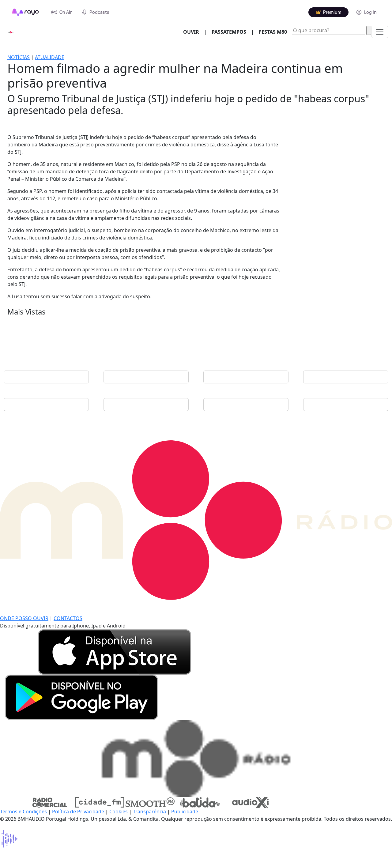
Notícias (18, 57)
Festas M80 (273, 31)
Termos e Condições (23, 811)
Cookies (118, 811)
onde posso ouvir (24, 618)
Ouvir (193, 31)
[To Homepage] (25, 12)
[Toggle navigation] (379, 32)
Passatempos (229, 31)
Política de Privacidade (78, 811)
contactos (68, 618)
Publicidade (184, 811)
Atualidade (49, 57)
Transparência (149, 811)
